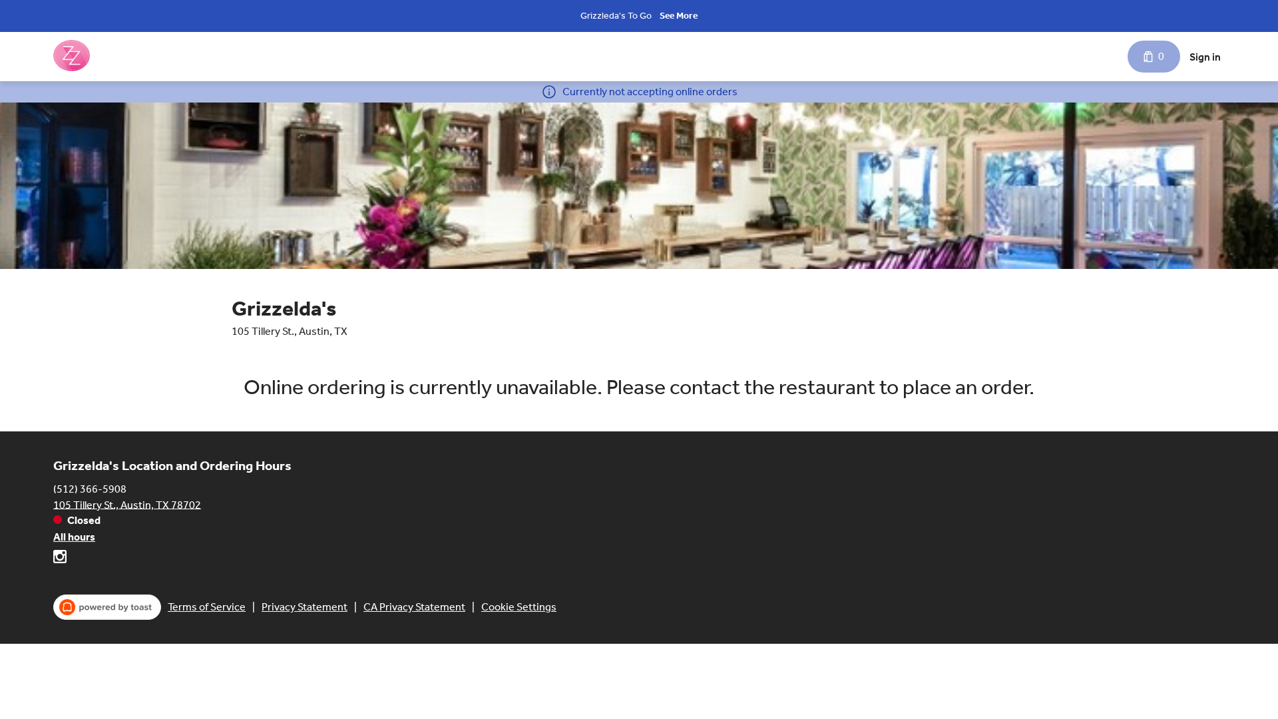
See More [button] (679, 15)
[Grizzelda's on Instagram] (60, 559)
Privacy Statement (304, 606)
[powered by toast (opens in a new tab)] (107, 607)
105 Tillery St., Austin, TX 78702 (127, 504)
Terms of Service (207, 606)
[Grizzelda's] (71, 56)
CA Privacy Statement (414, 606)
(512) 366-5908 (89, 488)
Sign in (1205, 57)
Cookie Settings (518, 606)
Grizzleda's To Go (616, 15)
